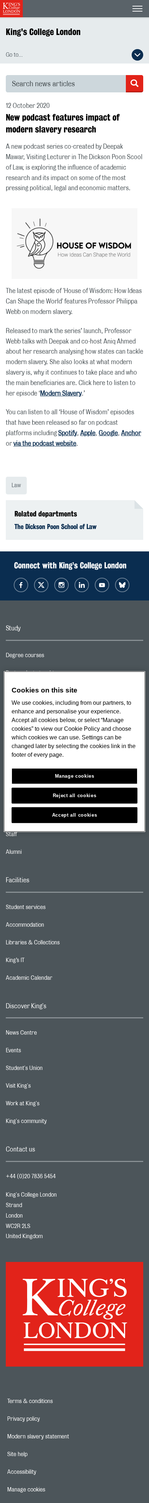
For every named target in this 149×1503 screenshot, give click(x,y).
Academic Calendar (58, 979)
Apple (87, 433)
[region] (74, 751)
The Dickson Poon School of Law (55, 526)
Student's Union (53, 1070)
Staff (40, 836)
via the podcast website (44, 444)
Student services (54, 909)
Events (42, 1052)
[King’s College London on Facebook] (21, 585)
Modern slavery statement (63, 1436)
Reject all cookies (75, 795)
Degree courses (54, 657)
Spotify (67, 433)
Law (16, 485)
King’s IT (44, 962)
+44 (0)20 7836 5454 (31, 1176)
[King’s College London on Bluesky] (122, 585)
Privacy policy (48, 1419)
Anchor (131, 433)
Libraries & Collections (61, 944)
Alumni (42, 853)
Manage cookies (51, 1490)
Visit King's (47, 1087)
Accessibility (46, 1472)
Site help (42, 1454)
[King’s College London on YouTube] (102, 585)
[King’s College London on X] (41, 585)
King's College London (43, 32)
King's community (55, 1123)
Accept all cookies (74, 815)
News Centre (50, 1034)
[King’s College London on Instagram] (61, 585)
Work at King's (51, 1105)
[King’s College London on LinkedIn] (81, 585)
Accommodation (54, 926)
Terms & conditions (55, 1401)
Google (108, 433)
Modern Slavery (61, 393)
